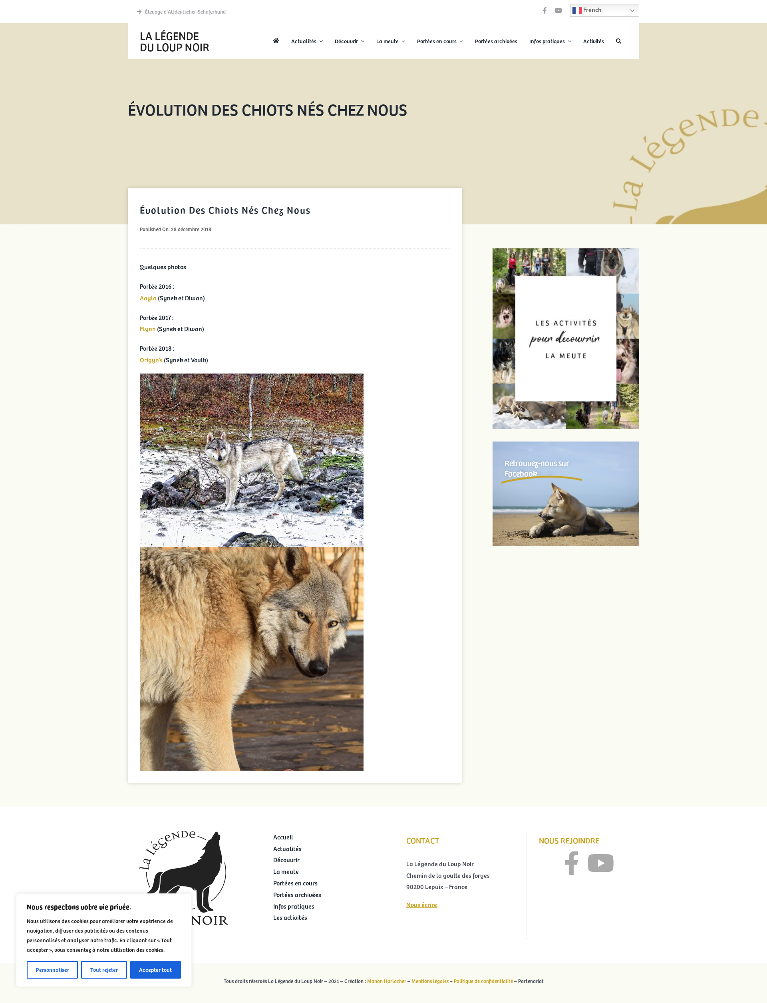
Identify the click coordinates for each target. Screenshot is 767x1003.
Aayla (148, 297)
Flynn (148, 328)
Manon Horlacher (386, 981)
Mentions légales (430, 981)
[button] (618, 41)
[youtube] (558, 10)
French (592, 9)
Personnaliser (52, 969)
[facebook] (545, 10)
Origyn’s (151, 359)
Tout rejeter (104, 969)
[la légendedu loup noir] (174, 30)
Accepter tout (155, 969)
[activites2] (566, 251)
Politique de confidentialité (483, 981)
